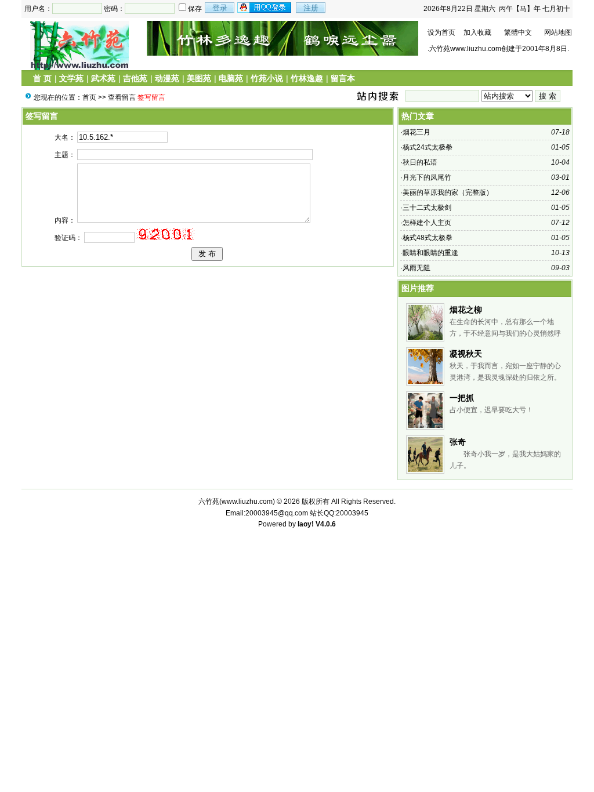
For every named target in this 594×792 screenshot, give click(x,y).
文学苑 (71, 78)
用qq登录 (265, 7)
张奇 (458, 441)
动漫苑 (167, 78)
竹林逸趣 (307, 78)
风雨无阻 (416, 268)
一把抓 (462, 397)
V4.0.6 (326, 524)
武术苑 (103, 78)
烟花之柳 (466, 309)
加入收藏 (477, 32)
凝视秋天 (466, 353)
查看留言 (122, 97)
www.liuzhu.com (247, 501)
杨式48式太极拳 (427, 238)
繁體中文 (518, 32)
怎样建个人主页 (427, 223)
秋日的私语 (420, 162)
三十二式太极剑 (427, 208)
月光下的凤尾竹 (427, 177)
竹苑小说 (267, 78)
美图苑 (199, 78)
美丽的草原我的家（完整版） (448, 192)
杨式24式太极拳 (427, 147)
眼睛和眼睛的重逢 (430, 253)
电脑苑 (231, 78)
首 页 (42, 78)
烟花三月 (416, 132)
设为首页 (441, 32)
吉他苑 (135, 78)
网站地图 (558, 32)
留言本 (343, 78)
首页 (89, 97)
